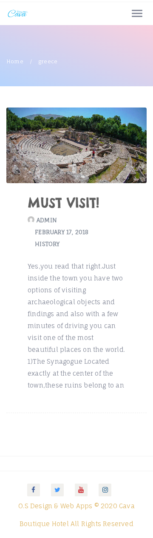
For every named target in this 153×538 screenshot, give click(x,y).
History (47, 244)
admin (47, 220)
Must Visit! (63, 203)
